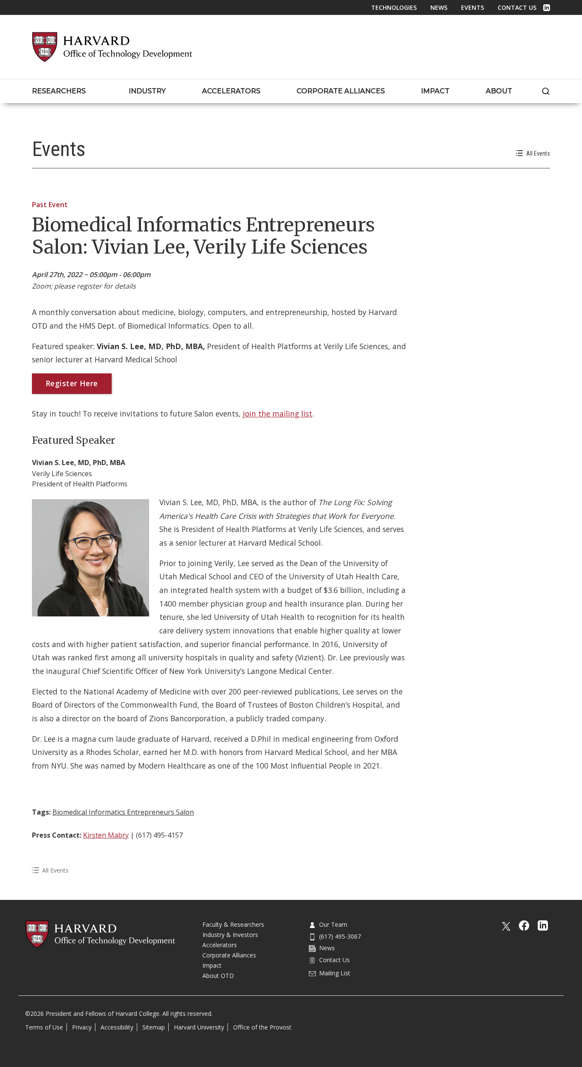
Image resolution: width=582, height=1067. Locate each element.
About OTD (218, 976)
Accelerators (219, 945)
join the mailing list (277, 413)
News (438, 7)
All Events (538, 153)
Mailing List (334, 973)
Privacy (82, 1027)
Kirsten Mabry (106, 835)
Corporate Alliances (229, 955)
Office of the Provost (262, 1027)
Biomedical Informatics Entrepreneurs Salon (123, 812)
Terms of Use (44, 1027)
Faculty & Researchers (233, 924)
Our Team (333, 924)
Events (472, 7)
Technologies (394, 7)
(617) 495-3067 (340, 936)
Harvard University (199, 1027)
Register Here (72, 383)
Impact (212, 965)
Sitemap (153, 1027)
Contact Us (517, 7)
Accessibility (117, 1027)
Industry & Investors (230, 935)
